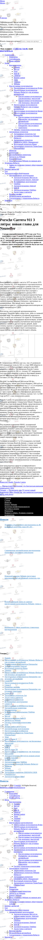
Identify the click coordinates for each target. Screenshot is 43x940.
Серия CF (8, 704)
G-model (10, 482)
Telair (16, 80)
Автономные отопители (18, 132)
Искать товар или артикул (10, 41)
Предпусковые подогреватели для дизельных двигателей (30, 102)
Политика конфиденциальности (17, 507)
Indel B (16, 74)
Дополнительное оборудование (17, 173)
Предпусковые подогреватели (21, 86)
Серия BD (8, 681)
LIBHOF (17, 76)
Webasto (17, 84)
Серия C (8, 714)
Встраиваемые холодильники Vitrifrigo (20, 712)
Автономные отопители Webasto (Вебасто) (21, 764)
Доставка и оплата (12, 509)
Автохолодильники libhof (15, 777)
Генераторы (13, 153)
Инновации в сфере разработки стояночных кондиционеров (22, 628)
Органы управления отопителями (27, 130)
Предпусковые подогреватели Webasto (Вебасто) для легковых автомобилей (26, 92)
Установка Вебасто (12, 163)
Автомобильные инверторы (20, 155)
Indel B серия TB (11, 749)
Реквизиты (13, 57)
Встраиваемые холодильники (16, 702)
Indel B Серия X (11, 739)
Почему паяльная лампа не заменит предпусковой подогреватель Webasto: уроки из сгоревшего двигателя (23, 603)
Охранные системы (12, 687)
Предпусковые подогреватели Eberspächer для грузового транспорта (30, 125)
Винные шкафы (15, 194)
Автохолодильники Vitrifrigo (25, 190)
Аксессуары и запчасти (23, 192)
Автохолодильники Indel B (15, 718)
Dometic (17, 67)
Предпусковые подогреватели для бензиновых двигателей (30, 97)
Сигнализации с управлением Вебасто (24, 198)
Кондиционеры (15, 65)
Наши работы (14, 61)
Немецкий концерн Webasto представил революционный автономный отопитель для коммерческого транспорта (22, 577)
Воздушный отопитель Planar (25, 144)
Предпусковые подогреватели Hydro (28, 88)
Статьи (7, 500)
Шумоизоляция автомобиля (20, 196)
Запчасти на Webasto (17, 157)
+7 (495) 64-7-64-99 (20, 49)
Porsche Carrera (20, 482)
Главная (8, 498)
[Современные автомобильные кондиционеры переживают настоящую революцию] (13, 563)
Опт (6, 171)
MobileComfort (19, 78)
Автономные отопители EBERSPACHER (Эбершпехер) (26, 141)
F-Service (3, 18)
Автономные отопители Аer (25, 134)
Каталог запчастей (12, 169)
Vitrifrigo (17, 82)
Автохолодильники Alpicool (25, 186)
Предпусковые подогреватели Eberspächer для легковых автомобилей (30, 119)
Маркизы (12, 150)
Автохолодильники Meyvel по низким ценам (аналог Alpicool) (26, 179)
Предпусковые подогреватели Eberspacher (21, 664)
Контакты (8, 200)
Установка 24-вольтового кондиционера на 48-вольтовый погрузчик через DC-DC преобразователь (23, 526)
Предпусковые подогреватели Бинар (28, 111)
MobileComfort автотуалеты (15, 727)
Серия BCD (9, 693)
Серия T (8, 685)
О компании (9, 55)
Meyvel (16, 69)
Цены (7, 63)
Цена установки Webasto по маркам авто (25, 161)
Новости (3, 482)
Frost (15, 71)
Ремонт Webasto (15, 159)
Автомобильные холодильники (21, 175)
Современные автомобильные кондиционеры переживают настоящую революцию (22, 551)
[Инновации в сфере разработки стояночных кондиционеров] (13, 640)
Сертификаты (14, 59)
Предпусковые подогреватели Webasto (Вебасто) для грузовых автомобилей (26, 107)
